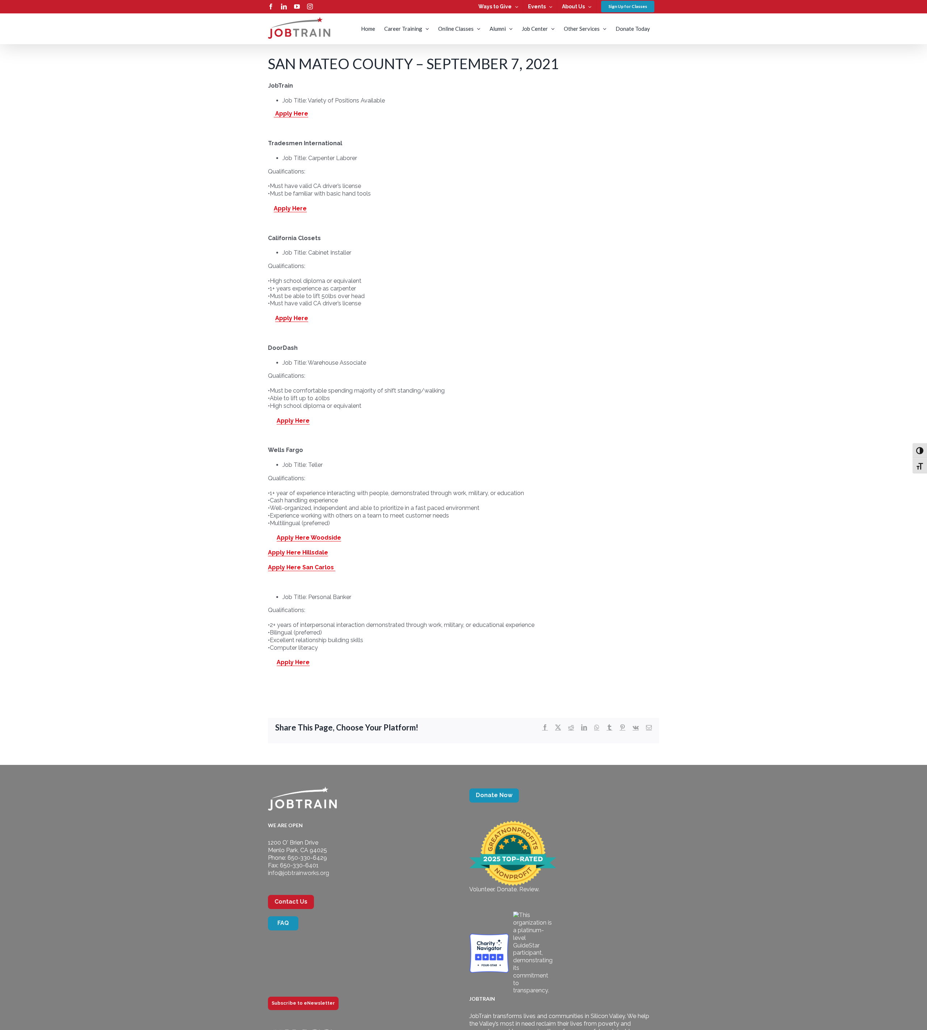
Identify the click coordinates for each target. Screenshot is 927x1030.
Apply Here (291, 113)
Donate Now (494, 795)
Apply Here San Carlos (301, 567)
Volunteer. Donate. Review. (504, 889)
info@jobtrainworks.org (298, 873)
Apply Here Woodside (309, 537)
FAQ (283, 923)
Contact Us (290, 901)
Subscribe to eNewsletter (303, 1003)
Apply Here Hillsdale (298, 552)
